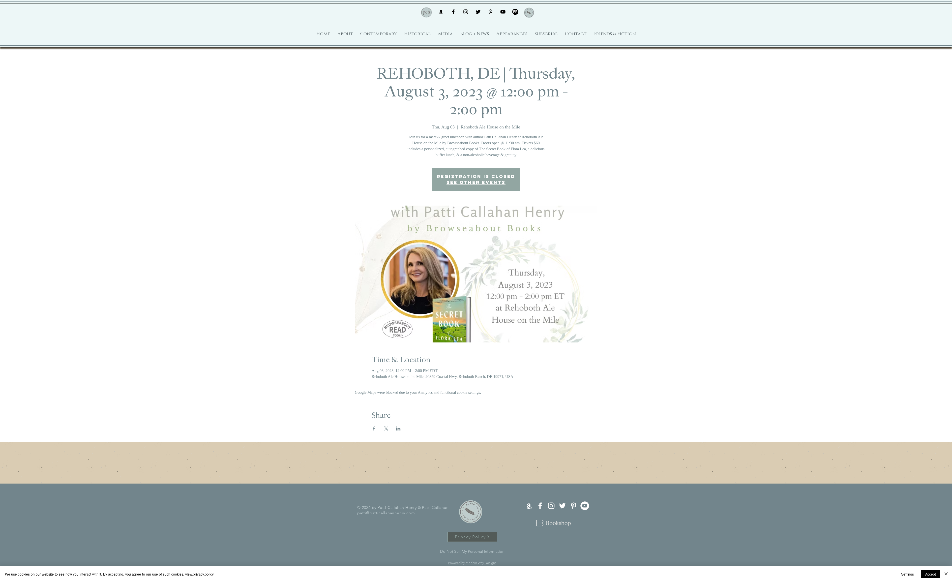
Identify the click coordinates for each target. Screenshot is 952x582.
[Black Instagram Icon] (466, 12)
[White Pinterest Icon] (573, 505)
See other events (476, 182)
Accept (930, 574)
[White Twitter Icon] (562, 505)
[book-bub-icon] (515, 12)
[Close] (946, 574)
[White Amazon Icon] (529, 505)
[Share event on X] (386, 428)
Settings (907, 574)
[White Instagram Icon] (551, 505)
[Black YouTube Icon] (503, 12)
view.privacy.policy (199, 574)
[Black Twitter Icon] (478, 12)
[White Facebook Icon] (540, 505)
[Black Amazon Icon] (441, 12)
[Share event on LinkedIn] (398, 428)
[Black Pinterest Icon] (490, 12)
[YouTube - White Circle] (584, 505)
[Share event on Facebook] (374, 428)
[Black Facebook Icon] (453, 12)
